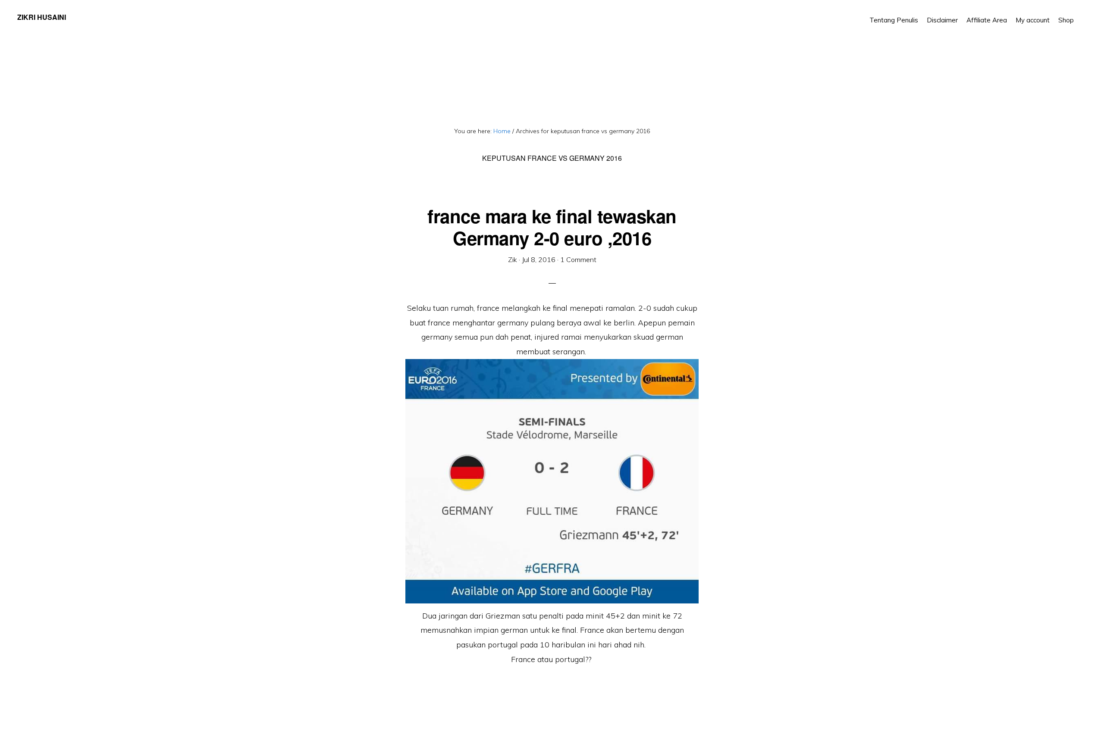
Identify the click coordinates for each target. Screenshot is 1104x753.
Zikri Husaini (41, 17)
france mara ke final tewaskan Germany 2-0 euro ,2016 (552, 226)
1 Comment (578, 259)
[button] (1082, 13)
